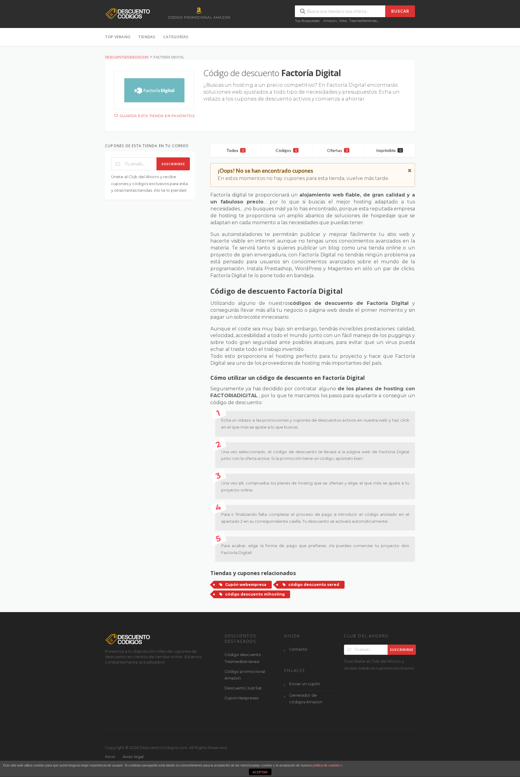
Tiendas (146, 36)
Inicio (110, 756)
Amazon (330, 21)
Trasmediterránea (363, 21)
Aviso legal (133, 756)
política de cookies (326, 765)
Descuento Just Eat (243, 688)
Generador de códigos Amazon (305, 698)
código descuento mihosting (255, 594)
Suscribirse (173, 164)
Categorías (175, 36)
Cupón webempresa (245, 584)
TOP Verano (117, 36)
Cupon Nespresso (241, 698)
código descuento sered (313, 584)
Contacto (298, 649)
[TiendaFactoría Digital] (154, 90)
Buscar (400, 11)
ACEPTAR (260, 772)
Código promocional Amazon (244, 675)
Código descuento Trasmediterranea (242, 658)
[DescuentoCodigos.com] (127, 13)
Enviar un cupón (304, 684)
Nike (343, 21)
